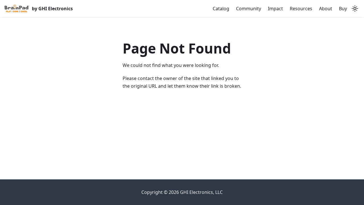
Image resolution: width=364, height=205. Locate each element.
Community (248, 8)
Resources (301, 8)
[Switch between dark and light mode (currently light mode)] (354, 8)
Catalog (221, 8)
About (325, 8)
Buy (343, 8)
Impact (275, 8)
